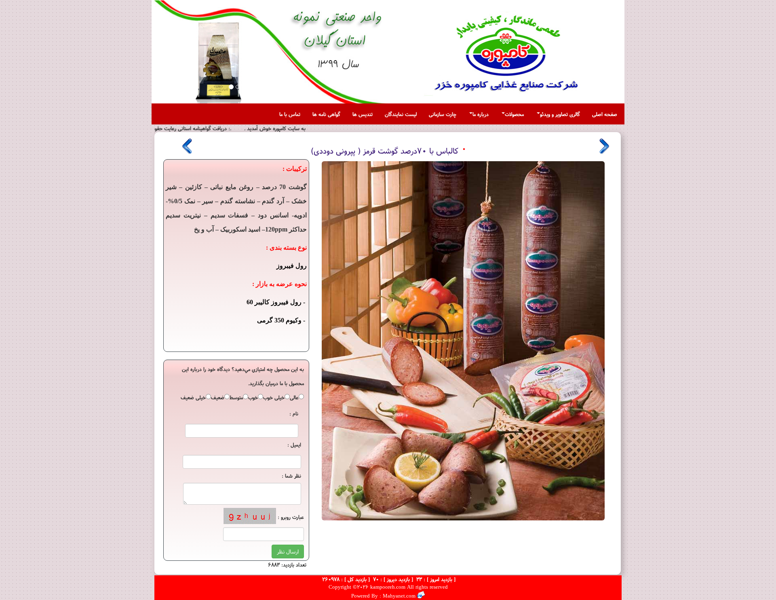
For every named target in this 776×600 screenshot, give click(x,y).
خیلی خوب (274, 397)
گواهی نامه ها (326, 114)
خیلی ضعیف (193, 397)
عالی (294, 397)
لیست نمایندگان (401, 114)
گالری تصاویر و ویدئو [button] (560, 114)
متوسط (236, 397)
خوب (253, 397)
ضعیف (217, 397)
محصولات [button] (514, 114)
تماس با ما (289, 114)
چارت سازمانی (442, 114)
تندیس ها (362, 114)
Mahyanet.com (398, 596)
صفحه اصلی (604, 114)
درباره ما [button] (480, 114)
